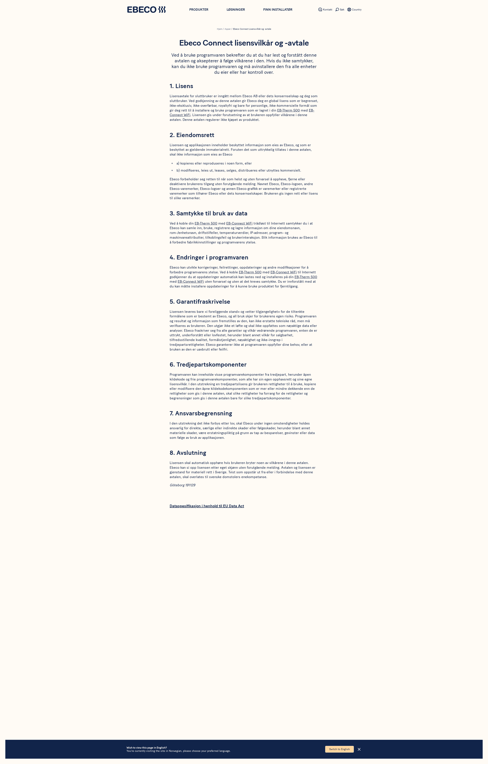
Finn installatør (277, 9)
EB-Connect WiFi (239, 223)
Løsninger (236, 9)
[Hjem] (146, 10)
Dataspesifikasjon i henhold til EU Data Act (207, 506)
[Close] (359, 749)
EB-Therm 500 (288, 110)
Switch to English (339, 749)
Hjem (219, 29)
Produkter (198, 9)
